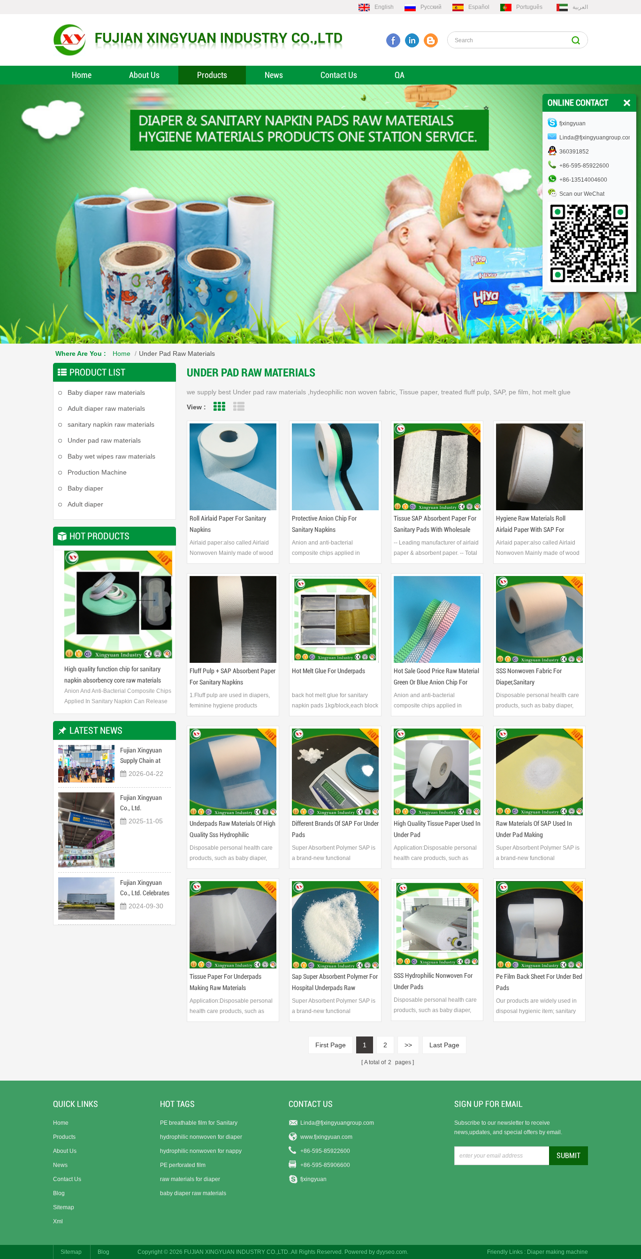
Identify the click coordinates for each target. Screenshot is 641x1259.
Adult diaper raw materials (106, 408)
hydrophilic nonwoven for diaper (201, 1137)
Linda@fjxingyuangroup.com (337, 1123)
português (529, 7)
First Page (330, 1045)
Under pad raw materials (177, 353)
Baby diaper (85, 488)
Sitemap (63, 1207)
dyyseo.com (391, 1252)
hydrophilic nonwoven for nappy (201, 1151)
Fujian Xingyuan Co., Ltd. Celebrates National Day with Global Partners (144, 888)
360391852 (574, 151)
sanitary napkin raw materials (111, 424)
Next (159, 608)
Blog (59, 1193)
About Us (144, 75)
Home (82, 75)
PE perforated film (183, 1165)
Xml (58, 1221)
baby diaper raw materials (193, 1193)
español (478, 7)
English (384, 7)
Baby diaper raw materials (106, 392)
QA (399, 75)
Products (212, 75)
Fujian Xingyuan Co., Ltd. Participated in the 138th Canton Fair (143, 803)
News (274, 75)
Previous (70, 608)
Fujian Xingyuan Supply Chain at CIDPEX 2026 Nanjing (141, 756)
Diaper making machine (557, 1252)
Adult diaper (85, 504)
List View (238, 407)
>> (408, 1045)
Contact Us (338, 75)
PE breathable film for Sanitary (198, 1123)
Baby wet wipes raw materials (111, 456)
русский (431, 7)
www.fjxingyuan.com (326, 1137)
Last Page (444, 1045)
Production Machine (97, 472)
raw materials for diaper (190, 1179)
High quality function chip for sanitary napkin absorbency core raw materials (109, 674)
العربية (580, 7)
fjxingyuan (313, 1179)
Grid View (219, 407)
